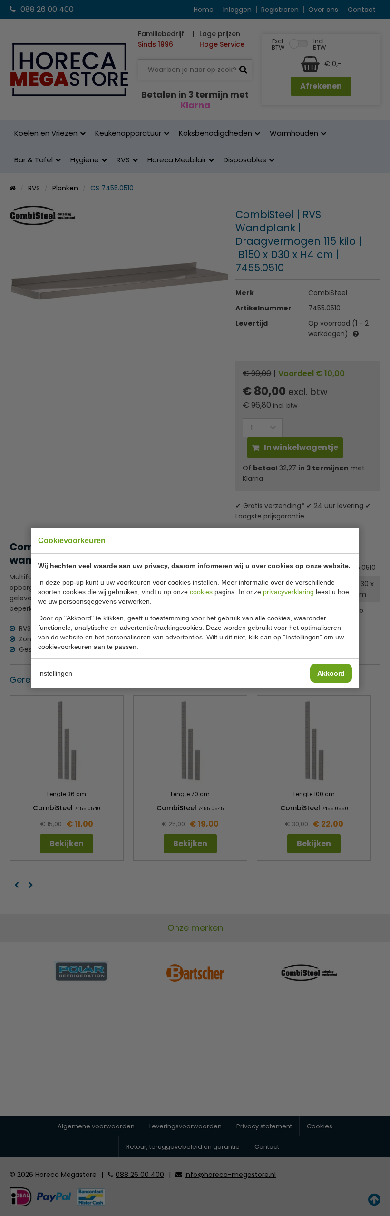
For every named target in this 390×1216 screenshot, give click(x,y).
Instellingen (55, 673)
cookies (201, 592)
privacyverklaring (288, 592)
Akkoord (331, 673)
